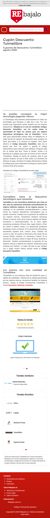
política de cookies (25, 5)
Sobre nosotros (12, 495)
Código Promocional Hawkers (25, 507)
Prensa (9, 481)
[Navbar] (4, 29)
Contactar (10, 484)
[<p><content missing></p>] (46, 29)
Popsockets (12, 285)
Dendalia (29, 285)
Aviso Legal (11, 493)
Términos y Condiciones (16, 490)
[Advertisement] (25, 83)
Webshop (20, 285)
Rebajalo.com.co (14, 502)
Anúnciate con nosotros (16, 479)
